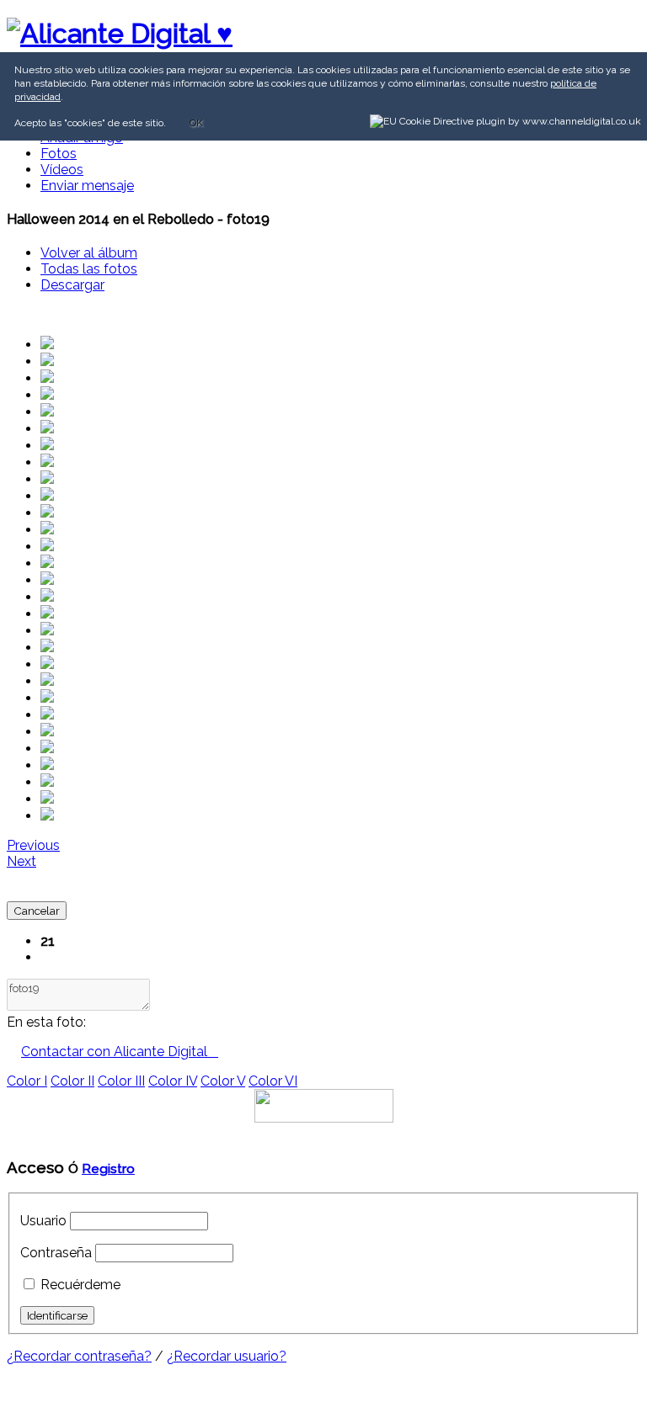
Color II (72, 1081)
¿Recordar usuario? (226, 1356)
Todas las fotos (88, 269)
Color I (27, 1081)
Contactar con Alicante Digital (119, 1052)
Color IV (172, 1081)
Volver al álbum (88, 253)
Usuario (43, 1221)
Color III (121, 1081)
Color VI (273, 1081)
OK (196, 123)
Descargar (72, 285)
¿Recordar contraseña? (79, 1356)
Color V (223, 1081)
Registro (108, 1168)
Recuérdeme (80, 1285)
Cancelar (36, 910)
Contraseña (56, 1253)
